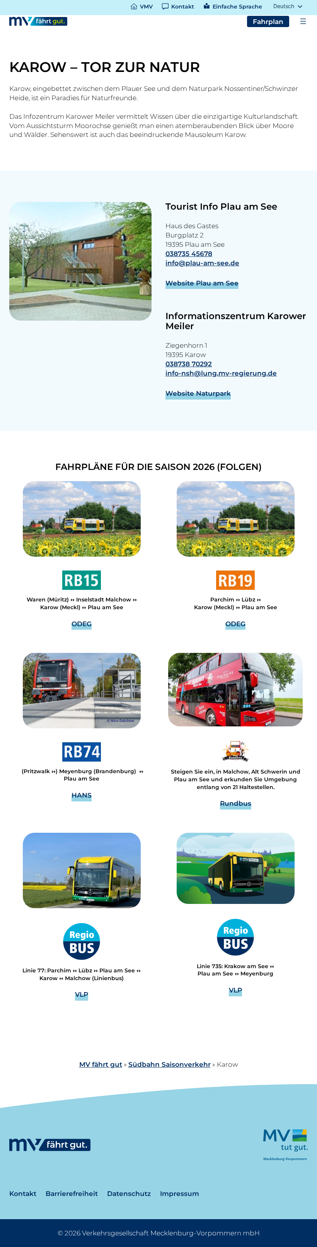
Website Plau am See (202, 283)
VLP (81, 994)
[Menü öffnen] (303, 21)
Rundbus (235, 803)
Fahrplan (268, 21)
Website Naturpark (198, 393)
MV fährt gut (100, 1064)
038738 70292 (188, 364)
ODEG (82, 624)
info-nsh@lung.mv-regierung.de (221, 373)
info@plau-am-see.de (202, 263)
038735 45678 (188, 253)
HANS (82, 795)
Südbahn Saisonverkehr (169, 1064)
